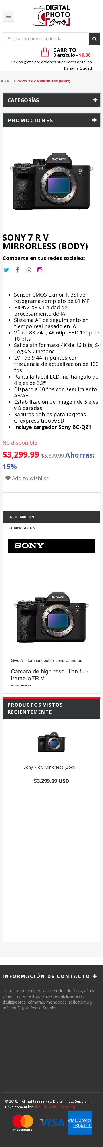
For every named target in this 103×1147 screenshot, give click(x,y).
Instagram (28, 270)
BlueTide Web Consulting (54, 1107)
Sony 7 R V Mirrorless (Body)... (51, 767)
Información (21, 517)
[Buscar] (94, 39)
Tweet (6, 270)
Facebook (17, 270)
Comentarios (22, 527)
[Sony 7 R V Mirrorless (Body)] (51, 742)
